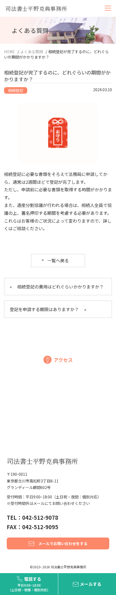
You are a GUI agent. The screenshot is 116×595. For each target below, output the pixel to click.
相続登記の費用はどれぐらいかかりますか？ (57, 286)
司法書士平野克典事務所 (36, 8)
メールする (90, 584)
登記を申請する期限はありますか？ (48, 309)
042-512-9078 (40, 517)
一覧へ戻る (58, 260)
